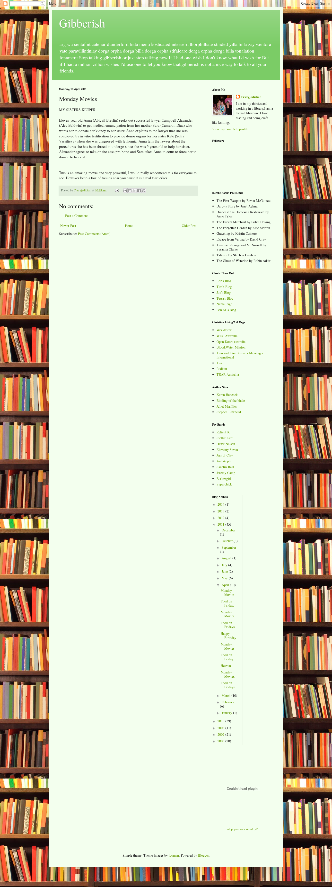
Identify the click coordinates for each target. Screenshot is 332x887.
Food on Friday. (227, 603)
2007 (221, 734)
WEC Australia (227, 335)
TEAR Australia (228, 374)
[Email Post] (116, 190)
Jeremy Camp (226, 472)
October (228, 540)
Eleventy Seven (227, 449)
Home (129, 225)
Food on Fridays (228, 685)
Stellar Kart (225, 438)
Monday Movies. (228, 674)
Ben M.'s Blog (226, 309)
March (226, 695)
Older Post (189, 225)
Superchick (224, 484)
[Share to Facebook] (139, 190)
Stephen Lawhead (229, 412)
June (225, 571)
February (228, 702)
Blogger (203, 855)
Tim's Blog (224, 286)
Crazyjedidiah (251, 97)
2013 (221, 511)
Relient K (223, 432)
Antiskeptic (224, 461)
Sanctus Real (225, 467)
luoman (174, 855)
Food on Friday (227, 657)
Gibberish (82, 23)
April (226, 584)
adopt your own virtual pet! (242, 829)
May (225, 578)
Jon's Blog (224, 292)
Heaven (226, 665)
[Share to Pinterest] (143, 190)
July (225, 565)
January (227, 712)
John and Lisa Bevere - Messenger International (240, 355)
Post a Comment (76, 215)
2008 (221, 728)
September (229, 547)
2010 (221, 721)
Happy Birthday (228, 635)
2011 (221, 524)
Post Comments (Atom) (94, 233)
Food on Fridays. (228, 624)
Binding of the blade (231, 400)
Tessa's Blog (225, 298)
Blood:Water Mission (231, 347)
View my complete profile (230, 129)
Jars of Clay (225, 455)
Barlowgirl (224, 478)
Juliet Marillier (227, 406)
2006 (221, 741)
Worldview (224, 330)
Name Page (224, 304)
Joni (219, 363)
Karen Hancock (227, 394)
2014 (221, 504)
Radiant (222, 368)
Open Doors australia (231, 341)
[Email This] (125, 190)
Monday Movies (227, 592)
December (229, 530)
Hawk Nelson (226, 443)
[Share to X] (134, 190)
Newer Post (68, 225)
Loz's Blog (224, 280)
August (227, 558)
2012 (221, 517)
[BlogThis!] (129, 190)
